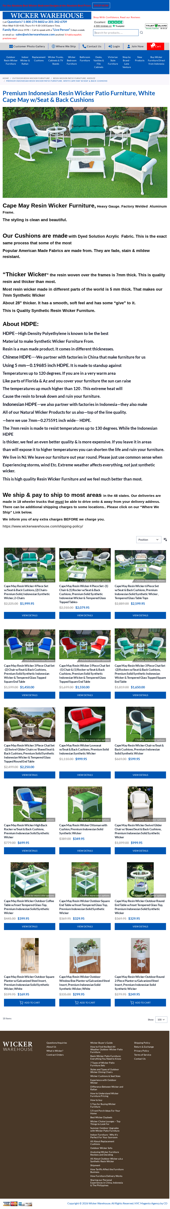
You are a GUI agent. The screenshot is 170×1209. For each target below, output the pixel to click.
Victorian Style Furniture (113, 60)
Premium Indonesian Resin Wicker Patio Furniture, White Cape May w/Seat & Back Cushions (56, 81)
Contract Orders (55, 1054)
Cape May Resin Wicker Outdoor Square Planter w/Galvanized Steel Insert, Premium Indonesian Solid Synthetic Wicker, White (29, 982)
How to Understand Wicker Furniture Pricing (104, 1094)
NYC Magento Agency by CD (150, 1203)
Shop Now (101, 5)
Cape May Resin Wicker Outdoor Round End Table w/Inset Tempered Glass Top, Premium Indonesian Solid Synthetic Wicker (140, 907)
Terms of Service (142, 1054)
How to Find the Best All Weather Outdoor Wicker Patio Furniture (106, 1049)
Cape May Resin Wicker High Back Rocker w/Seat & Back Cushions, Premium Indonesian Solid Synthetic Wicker (26, 831)
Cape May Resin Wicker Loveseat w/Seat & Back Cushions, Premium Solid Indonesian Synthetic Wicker (84, 749)
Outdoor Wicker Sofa (101, 1148)
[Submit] (141, 32)
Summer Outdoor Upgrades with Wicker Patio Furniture (104, 1129)
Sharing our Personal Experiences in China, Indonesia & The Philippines (106, 1183)
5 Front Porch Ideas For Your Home (105, 1112)
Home (6, 78)
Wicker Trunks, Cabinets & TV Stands (55, 60)
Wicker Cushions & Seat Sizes (105, 1076)
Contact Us (140, 1058)
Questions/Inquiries (56, 1042)
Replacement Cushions (38, 59)
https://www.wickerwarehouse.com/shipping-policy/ (43, 526)
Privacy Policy (141, 1050)
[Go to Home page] (47, 15)
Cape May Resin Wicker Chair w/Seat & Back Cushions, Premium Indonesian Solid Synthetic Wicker (139, 749)
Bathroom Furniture (85, 59)
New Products (139, 59)
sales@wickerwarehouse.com (35, 34)
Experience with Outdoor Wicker (103, 1081)
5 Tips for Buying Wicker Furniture (103, 1105)
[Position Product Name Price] (148, 539)
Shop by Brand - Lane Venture (127, 62)
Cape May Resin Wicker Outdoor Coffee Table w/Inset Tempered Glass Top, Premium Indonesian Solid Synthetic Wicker (29, 907)
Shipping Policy (142, 1042)
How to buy (96, 1100)
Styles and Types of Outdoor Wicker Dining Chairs (104, 1070)
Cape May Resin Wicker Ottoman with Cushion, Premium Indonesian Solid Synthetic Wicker (83, 829)
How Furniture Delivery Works (106, 1176)
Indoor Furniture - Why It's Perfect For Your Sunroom (104, 1136)
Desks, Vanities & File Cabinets (98, 62)
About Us (51, 1046)
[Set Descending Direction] (165, 540)
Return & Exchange (144, 1046)
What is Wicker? (54, 1050)
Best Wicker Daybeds (101, 1117)
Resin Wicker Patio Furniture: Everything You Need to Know (105, 1057)
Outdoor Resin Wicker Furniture (11, 60)
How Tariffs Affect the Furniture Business (107, 1170)
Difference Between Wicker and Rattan (106, 1088)
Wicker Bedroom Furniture (72, 60)
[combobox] (118, 32)
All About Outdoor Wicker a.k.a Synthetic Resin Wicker (106, 1160)
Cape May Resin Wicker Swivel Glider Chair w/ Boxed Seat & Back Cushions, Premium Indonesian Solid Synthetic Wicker (138, 831)
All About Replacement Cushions (102, 1142)
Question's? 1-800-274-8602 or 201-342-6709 (37, 21)
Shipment (95, 1165)
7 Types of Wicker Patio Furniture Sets (102, 1064)
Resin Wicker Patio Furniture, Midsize (74, 78)
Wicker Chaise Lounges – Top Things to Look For (105, 1122)
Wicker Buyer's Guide (101, 1042)
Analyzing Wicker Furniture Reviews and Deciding (104, 1153)
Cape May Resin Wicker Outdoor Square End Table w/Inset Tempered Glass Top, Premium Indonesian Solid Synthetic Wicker (84, 907)
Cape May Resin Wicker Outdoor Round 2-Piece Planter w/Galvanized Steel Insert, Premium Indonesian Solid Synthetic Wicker (140, 982)
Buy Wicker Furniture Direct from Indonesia (156, 60)
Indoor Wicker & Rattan (25, 60)
